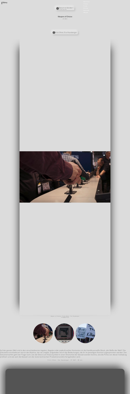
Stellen (85, 3)
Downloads (86, 10)
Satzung (85, 8)
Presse (85, 6)
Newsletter (86, 1)
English (85, 12)
